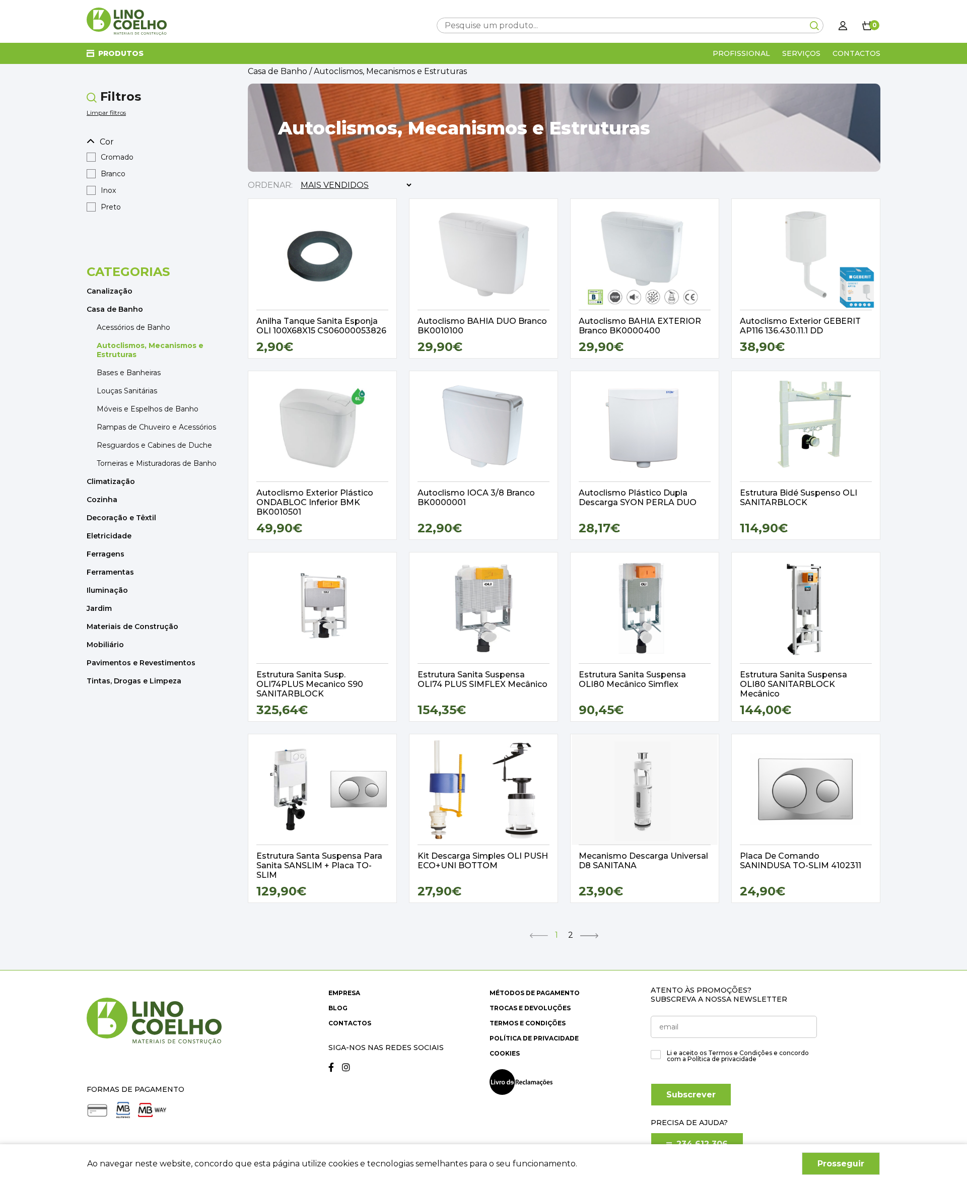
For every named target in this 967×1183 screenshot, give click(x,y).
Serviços (801, 53)
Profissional (741, 53)
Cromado (117, 157)
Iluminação (107, 590)
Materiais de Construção (132, 626)
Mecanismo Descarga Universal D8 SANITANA (643, 860)
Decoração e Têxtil (121, 517)
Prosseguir (840, 1163)
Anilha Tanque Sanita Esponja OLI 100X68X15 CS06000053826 (321, 325)
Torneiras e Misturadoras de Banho (157, 463)
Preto (111, 207)
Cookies (505, 1053)
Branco (113, 173)
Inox (108, 190)
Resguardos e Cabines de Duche (154, 445)
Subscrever (691, 1094)
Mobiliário (105, 644)
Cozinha (102, 499)
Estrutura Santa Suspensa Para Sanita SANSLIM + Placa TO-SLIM (319, 865)
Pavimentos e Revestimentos (141, 662)
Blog (338, 1008)
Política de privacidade (534, 1038)
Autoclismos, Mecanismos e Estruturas (150, 350)
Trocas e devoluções (530, 1008)
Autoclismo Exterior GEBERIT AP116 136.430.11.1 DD (800, 325)
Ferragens (105, 554)
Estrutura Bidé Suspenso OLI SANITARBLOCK (798, 497)
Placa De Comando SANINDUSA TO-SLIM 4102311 (800, 860)
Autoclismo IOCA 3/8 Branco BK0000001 (476, 497)
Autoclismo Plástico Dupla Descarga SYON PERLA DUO (638, 497)
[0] (867, 25)
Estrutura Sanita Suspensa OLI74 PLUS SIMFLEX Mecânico (482, 679)
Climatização (111, 481)
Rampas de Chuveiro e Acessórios (156, 427)
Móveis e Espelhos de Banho (147, 408)
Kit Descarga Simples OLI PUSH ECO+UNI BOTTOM (483, 860)
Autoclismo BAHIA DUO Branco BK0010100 (482, 325)
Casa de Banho (115, 309)
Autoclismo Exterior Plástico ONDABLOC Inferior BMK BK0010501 (314, 502)
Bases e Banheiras (129, 372)
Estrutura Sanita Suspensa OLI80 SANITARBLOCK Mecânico (793, 684)
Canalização (109, 291)
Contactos (856, 53)
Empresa (344, 993)
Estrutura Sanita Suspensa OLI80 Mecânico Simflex (632, 679)
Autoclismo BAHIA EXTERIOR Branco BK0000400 (640, 325)
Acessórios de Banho (133, 327)
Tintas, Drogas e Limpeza (134, 680)
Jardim (99, 608)
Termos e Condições (528, 1023)
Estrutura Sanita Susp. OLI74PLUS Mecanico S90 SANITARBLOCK (309, 684)
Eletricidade (109, 535)
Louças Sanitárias (127, 390)
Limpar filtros (106, 112)
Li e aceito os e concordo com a (738, 1056)
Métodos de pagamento (535, 993)
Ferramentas (110, 572)
